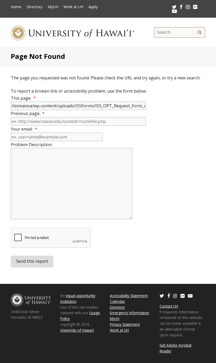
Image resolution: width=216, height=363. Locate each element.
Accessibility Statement (129, 295)
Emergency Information (129, 312)
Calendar (117, 301)
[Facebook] (168, 295)
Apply (93, 7)
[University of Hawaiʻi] (72, 32)
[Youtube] (174, 10)
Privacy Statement (125, 324)
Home (16, 7)
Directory (34, 7)
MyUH (53, 7)
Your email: (24, 129)
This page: (23, 98)
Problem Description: (33, 144)
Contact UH (169, 306)
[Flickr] (182, 295)
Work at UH (73, 7)
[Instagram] (175, 295)
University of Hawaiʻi (77, 330)
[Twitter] (162, 295)
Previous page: (28, 113)
